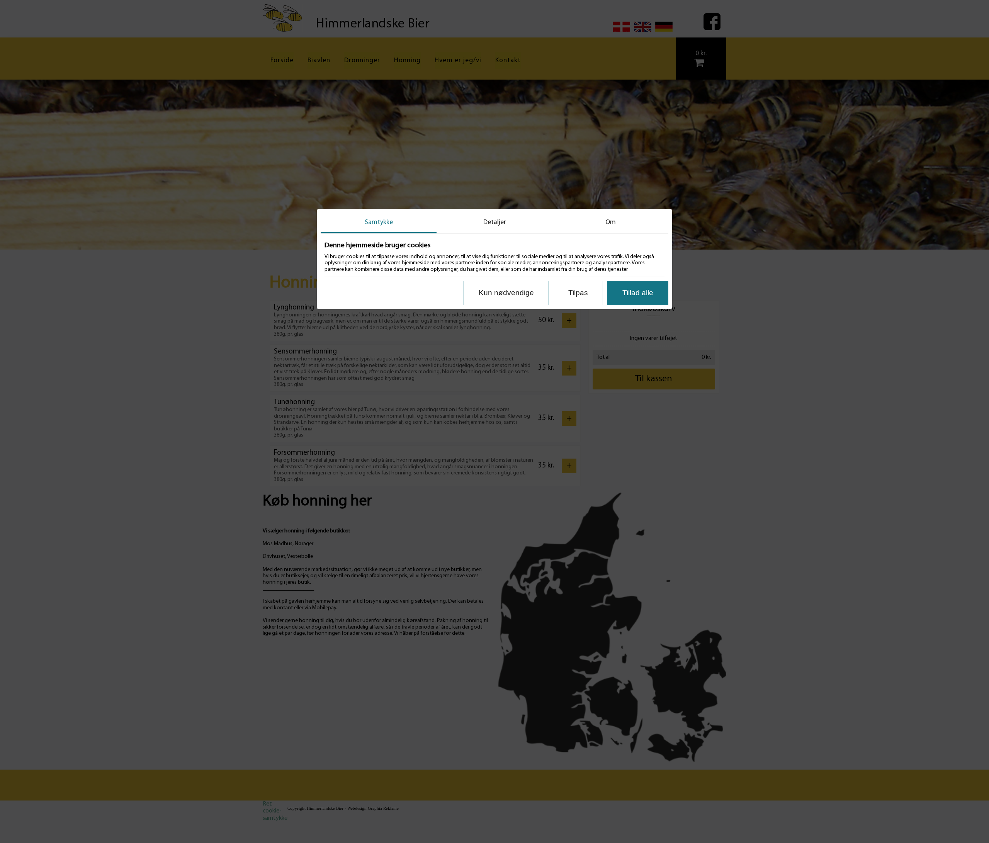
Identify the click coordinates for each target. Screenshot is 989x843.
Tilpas (578, 293)
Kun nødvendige (506, 293)
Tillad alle (637, 293)
